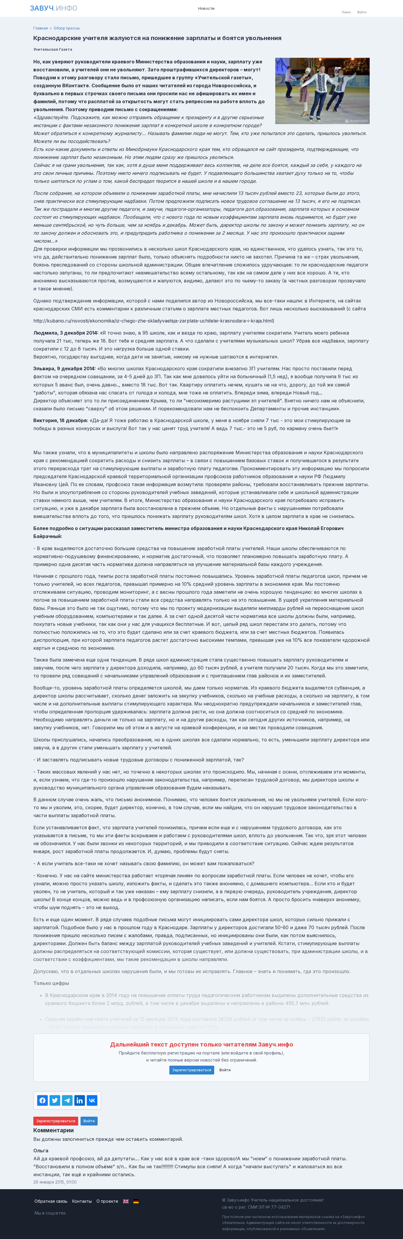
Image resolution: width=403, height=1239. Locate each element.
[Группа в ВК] (75, 1213)
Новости (206, 8)
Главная (40, 28)
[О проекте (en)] (126, 1201)
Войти (225, 1070)
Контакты (82, 1201)
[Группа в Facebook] (88, 1213)
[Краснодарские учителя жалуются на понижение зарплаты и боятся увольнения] (322, 91)
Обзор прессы (67, 28)
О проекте (107, 1201)
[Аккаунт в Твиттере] (100, 1213)
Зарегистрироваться (191, 1070)
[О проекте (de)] (136, 1201)
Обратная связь (51, 1201)
